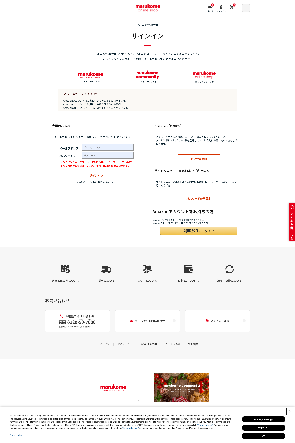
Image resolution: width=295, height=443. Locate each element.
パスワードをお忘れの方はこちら (96, 181)
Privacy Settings (263, 419)
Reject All (263, 427)
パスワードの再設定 (98, 165)
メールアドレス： (70, 148)
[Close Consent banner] (290, 411)
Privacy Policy (16, 435)
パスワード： (67, 155)
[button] (198, 231)
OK (263, 435)
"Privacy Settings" (205, 425)
